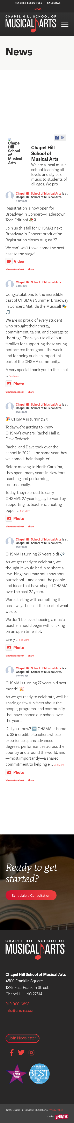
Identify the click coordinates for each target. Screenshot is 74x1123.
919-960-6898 (17, 1004)
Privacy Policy (56, 1110)
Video (19, 261)
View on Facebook (15, 269)
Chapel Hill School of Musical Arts (38, 193)
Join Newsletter (22, 1038)
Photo (18, 383)
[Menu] (62, 24)
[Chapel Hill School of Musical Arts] (16, 151)
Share (31, 269)
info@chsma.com (21, 1010)
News (38, 9)
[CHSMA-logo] (31, 24)
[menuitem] (28, 3)
